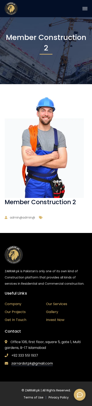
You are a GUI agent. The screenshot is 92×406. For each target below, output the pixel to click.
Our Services (56, 303)
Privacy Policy (59, 397)
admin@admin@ (22, 217)
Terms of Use (33, 397)
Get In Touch (15, 319)
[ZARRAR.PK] (11, 8)
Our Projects (15, 311)
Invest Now (55, 319)
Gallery (52, 311)
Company (13, 303)
